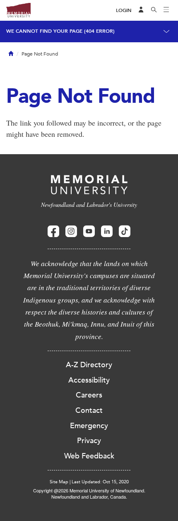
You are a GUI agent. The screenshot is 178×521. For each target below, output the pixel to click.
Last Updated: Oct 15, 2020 (100, 482)
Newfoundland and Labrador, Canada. (89, 496)
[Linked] (107, 231)
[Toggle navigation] (166, 10)
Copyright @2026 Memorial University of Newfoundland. (89, 490)
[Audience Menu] (141, 10)
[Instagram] (71, 231)
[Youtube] (89, 231)
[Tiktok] (124, 231)
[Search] (154, 10)
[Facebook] (53, 231)
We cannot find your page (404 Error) (60, 31)
